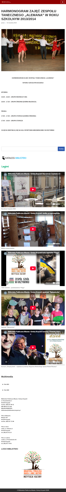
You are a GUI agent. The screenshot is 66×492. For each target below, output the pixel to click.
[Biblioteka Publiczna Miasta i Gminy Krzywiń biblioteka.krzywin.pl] (6, 2)
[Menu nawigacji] (63, 2)
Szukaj (61, 149)
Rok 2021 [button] (6, 384)
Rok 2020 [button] (6, 390)
